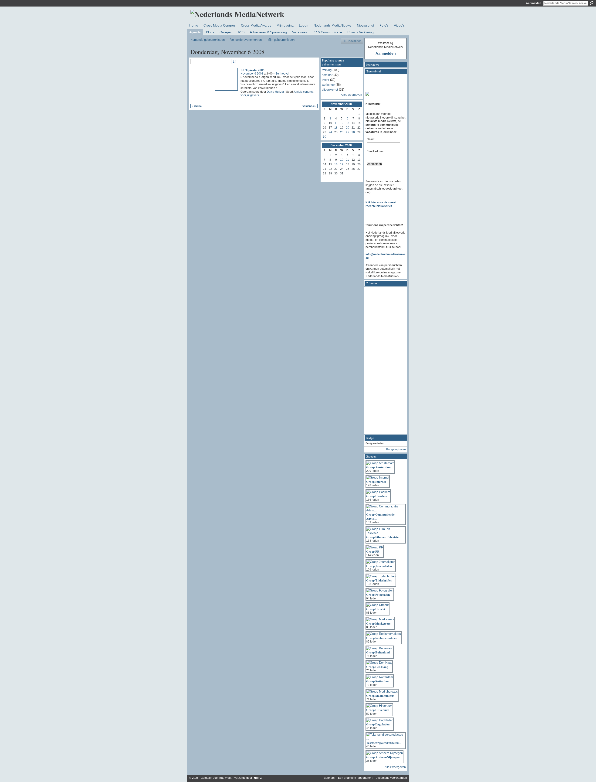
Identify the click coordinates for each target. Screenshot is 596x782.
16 (336, 164)
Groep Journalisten (379, 566)
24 (330, 132)
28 (353, 132)
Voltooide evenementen (246, 39)
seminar (327, 75)
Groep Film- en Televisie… (384, 537)
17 (341, 164)
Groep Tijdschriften (379, 580)
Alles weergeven (351, 94)
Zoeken (591, 3)
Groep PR (372, 551)
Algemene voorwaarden (391, 777)
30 (324, 136)
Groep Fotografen (378, 594)
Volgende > (309, 106)
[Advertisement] (384, 362)
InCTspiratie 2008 (252, 70)
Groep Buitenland (378, 652)
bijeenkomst (330, 89)
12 (341, 123)
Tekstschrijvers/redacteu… (384, 742)
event (325, 80)
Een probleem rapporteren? (355, 777)
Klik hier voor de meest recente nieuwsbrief (381, 204)
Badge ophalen (396, 449)
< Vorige (197, 106)
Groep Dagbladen (377, 724)
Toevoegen (354, 40)
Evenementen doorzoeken (235, 62)
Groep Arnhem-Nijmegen (383, 757)
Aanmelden (533, 3)
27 (347, 132)
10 (341, 159)
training (327, 70)
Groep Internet (376, 481)
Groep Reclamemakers (381, 638)
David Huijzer (275, 91)
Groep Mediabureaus (380, 695)
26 (341, 132)
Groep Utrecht (375, 609)
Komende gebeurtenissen (207, 39)
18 (336, 127)
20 (347, 127)
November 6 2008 (251, 73)
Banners (329, 777)
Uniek (298, 91)
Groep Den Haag (377, 666)
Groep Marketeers (378, 623)
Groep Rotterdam (377, 681)
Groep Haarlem (376, 496)
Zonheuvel (282, 73)
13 (347, 123)
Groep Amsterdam (378, 467)
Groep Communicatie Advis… (380, 516)
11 (336, 123)
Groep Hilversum (377, 709)
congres (308, 91)
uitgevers (253, 95)
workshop (328, 84)
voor (243, 95)
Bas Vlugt (225, 777)
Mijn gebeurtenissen (281, 39)
